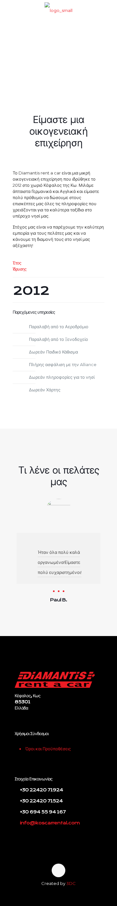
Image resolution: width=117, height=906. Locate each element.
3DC (71, 883)
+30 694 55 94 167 (42, 811)
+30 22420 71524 (41, 800)
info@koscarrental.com (50, 822)
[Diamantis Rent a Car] (58, 10)
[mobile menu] (108, 9)
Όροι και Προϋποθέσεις (48, 748)
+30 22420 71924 (41, 789)
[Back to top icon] (58, 870)
